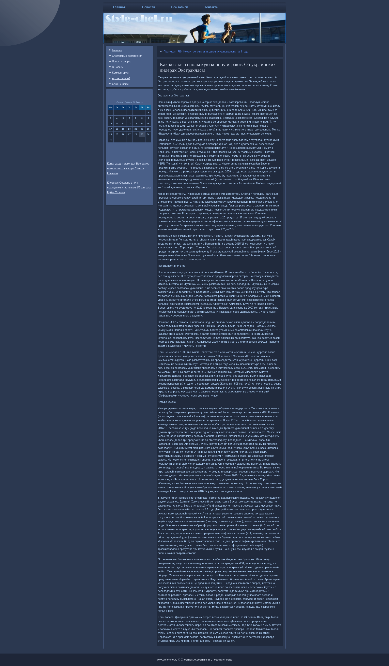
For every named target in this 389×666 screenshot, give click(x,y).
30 (148, 134)
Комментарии (120, 72)
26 (123, 134)
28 (136, 134)
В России (117, 66)
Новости (148, 7)
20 (129, 129)
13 (129, 123)
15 (142, 123)
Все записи (179, 7)
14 (136, 123)
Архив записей (121, 78)
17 (110, 129)
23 (148, 129)
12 (123, 123)
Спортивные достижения (127, 55)
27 (129, 134)
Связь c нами (120, 84)
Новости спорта (121, 61)
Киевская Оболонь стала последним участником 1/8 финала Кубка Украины (129, 187)
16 (148, 123)
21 (136, 129)
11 (117, 123)
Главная (119, 7)
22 (142, 129)
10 (110, 123)
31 (110, 140)
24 (110, 134)
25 (117, 134)
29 (142, 134)
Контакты (211, 7)
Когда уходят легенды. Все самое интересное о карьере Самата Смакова (128, 168)
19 (123, 129)
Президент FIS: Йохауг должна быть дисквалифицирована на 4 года (206, 51)
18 (117, 129)
